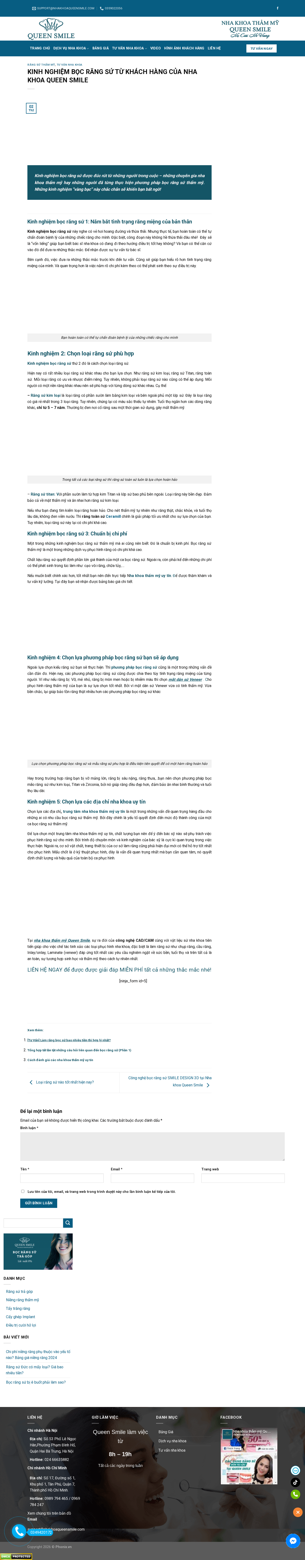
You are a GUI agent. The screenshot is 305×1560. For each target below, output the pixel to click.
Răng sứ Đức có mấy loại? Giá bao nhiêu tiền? (34, 1370)
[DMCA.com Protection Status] (16, 1556)
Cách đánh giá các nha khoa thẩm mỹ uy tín (60, 1060)
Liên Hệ (214, 48)
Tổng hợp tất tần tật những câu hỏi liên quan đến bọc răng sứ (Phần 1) (79, 1050)
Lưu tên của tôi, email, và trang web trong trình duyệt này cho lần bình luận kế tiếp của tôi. (102, 1192)
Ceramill (113, 516)
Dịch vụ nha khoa (69, 48)
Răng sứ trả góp (19, 1291)
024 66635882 (57, 1459)
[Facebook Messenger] (293, 1541)
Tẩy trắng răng (18, 1308)
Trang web (210, 1169)
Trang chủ (40, 48)
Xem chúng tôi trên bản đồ (49, 1513)
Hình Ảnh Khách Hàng (184, 48)
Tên (24, 1169)
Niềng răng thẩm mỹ (22, 1300)
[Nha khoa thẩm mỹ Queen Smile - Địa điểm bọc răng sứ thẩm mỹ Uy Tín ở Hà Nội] (51, 29)
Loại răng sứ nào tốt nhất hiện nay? (64, 1082)
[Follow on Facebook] (277, 8)
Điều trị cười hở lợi (21, 1325)
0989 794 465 (56, 1498)
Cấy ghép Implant (20, 1317)
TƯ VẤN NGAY (262, 48)
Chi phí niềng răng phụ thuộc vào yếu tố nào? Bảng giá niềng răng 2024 (38, 1354)
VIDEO (155, 48)
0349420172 (41, 1532)
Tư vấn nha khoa (128, 48)
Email (116, 1169)
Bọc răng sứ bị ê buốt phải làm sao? (36, 1382)
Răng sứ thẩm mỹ (41, 64)
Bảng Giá (100, 48)
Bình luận (29, 1128)
